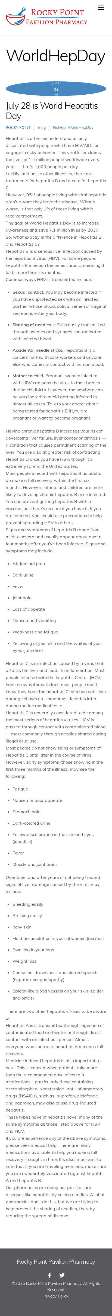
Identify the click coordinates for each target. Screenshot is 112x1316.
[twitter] (62, 1274)
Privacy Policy (55, 1296)
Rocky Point (18, 127)
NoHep (59, 127)
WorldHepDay (81, 127)
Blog (42, 127)
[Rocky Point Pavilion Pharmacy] (46, 25)
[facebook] (49, 1274)
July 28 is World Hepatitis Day (52, 110)
